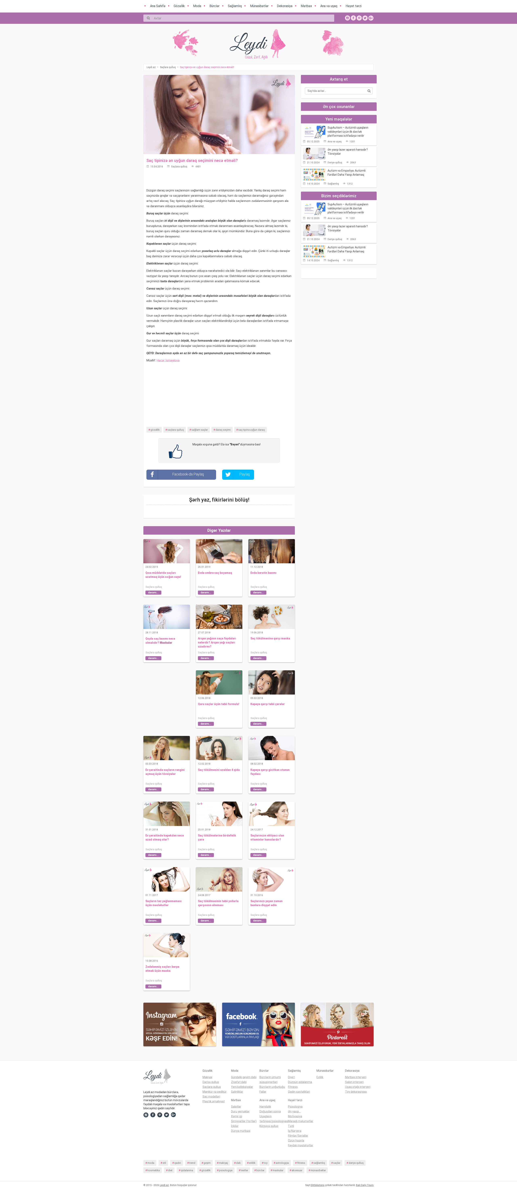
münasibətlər (318, 1170)
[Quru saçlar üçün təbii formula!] (219, 682)
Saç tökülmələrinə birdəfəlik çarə (217, 837)
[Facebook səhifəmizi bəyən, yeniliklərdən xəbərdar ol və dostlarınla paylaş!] (353, 18)
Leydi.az (164, 1185)
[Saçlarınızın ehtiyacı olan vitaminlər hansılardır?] (271, 813)
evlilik (252, 1162)
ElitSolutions (318, 1185)
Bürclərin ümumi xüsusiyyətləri (270, 1080)
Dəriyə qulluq (335, 162)
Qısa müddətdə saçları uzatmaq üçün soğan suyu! (163, 574)
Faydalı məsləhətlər (300, 1145)
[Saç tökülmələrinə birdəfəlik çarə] (219, 813)
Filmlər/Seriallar (298, 1135)
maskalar (278, 1170)
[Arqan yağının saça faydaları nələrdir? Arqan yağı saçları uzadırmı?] (219, 616)
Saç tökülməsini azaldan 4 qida (219, 769)
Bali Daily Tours (365, 1185)
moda (150, 1162)
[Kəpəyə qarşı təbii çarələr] (271, 682)
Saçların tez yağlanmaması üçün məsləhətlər (163, 903)
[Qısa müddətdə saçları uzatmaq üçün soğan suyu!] (166, 551)
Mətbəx (236, 1100)
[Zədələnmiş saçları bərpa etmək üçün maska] (166, 944)
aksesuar (297, 1170)
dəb (238, 1162)
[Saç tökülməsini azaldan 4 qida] (219, 747)
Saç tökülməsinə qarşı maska (270, 638)
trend (192, 1162)
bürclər (260, 1170)
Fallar (263, 1091)
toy (265, 1162)
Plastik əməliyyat (214, 1101)
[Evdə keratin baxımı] (271, 551)
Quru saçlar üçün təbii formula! (218, 704)
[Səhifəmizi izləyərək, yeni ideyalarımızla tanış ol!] (359, 18)
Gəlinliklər (237, 1091)
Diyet (291, 1077)
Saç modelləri (211, 1096)
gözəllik (155, 429)
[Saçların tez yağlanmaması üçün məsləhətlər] (166, 879)
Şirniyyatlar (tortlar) (243, 1121)
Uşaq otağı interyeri (357, 1086)
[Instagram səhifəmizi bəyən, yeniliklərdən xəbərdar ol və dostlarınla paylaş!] (347, 18)
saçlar (336, 1162)
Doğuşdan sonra (270, 1111)
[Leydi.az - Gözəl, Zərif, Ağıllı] (170, 1077)
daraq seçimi (223, 429)
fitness (301, 1162)
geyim (207, 1162)
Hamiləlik (265, 1106)
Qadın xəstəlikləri (299, 1091)
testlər (244, 1170)
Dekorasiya (352, 1070)
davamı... (153, 592)
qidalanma (187, 1170)
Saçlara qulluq (179, 166)
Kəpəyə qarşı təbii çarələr (267, 704)
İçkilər (235, 1126)
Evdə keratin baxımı (263, 572)
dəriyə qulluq (356, 1162)
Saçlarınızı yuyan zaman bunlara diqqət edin (266, 903)
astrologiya (282, 1162)
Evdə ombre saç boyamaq (215, 572)
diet (170, 1170)
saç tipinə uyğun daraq (251, 429)
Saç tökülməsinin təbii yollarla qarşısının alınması (218, 903)
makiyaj (223, 1162)
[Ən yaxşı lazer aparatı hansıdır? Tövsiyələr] (314, 153)
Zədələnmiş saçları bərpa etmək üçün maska (162, 968)
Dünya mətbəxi (240, 1130)
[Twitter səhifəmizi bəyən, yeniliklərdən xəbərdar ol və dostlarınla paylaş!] (365, 18)
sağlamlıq (319, 1162)
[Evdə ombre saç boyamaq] (219, 551)
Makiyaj (207, 1077)
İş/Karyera (294, 1130)
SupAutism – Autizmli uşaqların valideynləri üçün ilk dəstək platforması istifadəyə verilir (348, 131)
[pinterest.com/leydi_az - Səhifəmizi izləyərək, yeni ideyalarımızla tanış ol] (337, 1024)
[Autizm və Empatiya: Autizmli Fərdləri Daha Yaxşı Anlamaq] (314, 174)
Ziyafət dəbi (239, 1082)
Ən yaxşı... (294, 1111)
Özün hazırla (296, 1140)
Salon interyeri (354, 1082)
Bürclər (264, 1070)
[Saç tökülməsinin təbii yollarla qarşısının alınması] (219, 879)
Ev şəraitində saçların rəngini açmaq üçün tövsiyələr (165, 772)
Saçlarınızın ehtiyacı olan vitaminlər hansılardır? (267, 837)
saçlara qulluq (175, 429)
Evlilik (319, 1077)
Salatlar (236, 1106)
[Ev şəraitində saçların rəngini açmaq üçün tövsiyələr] (166, 747)
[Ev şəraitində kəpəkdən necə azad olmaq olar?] (166, 813)
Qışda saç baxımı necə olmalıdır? (160, 640)
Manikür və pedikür (215, 1091)
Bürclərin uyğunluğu (272, 1086)
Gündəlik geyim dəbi (243, 1077)
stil (164, 1162)
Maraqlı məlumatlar (300, 1121)
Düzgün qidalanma (300, 1082)
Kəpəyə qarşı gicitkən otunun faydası (270, 772)
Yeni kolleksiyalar (242, 1086)
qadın (177, 1162)
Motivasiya (295, 1116)
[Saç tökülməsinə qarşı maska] (271, 616)
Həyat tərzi (295, 1100)
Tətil (291, 1126)
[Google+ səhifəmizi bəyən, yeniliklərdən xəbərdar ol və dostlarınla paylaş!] (371, 18)
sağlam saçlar (199, 429)
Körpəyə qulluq (269, 1126)
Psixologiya (295, 1106)
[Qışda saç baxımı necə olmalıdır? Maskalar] (166, 616)
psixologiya (225, 1170)
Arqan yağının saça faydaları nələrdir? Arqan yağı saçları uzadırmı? (217, 642)
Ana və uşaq (335, 141)
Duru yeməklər (240, 1111)
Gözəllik (207, 1070)
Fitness (293, 1086)
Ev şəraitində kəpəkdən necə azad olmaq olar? (164, 837)
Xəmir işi (236, 1116)
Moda (234, 1070)
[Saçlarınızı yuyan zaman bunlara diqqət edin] (271, 879)
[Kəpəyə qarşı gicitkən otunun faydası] (271, 747)
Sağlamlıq (333, 183)
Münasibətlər (325, 1070)
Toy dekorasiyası (356, 1091)
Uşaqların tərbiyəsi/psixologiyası (274, 1119)
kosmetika (153, 1170)
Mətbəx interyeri (355, 1077)
